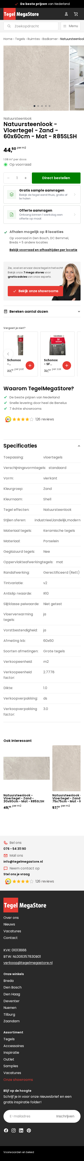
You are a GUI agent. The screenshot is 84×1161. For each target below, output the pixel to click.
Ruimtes (34, 39)
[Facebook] (6, 1130)
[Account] (66, 14)
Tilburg (9, 1014)
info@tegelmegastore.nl (23, 861)
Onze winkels (13, 974)
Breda (8, 980)
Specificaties (20, 445)
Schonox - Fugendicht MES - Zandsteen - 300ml (14, 362)
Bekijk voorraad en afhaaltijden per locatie (43, 250)
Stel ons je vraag (16, 874)
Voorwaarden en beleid (18, 1152)
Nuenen (9, 1007)
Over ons (11, 917)
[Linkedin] (21, 1130)
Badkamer (50, 39)
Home (7, 39)
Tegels (20, 39)
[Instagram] (13, 1130)
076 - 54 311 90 (14, 849)
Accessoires (13, 1045)
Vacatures (12, 931)
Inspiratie (11, 1052)
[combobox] (25, 26)
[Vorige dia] (8, 354)
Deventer (11, 1001)
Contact (10, 937)
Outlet (8, 1059)
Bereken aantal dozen (28, 311)
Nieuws (9, 924)
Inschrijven (65, 1116)
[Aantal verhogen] (25, 178)
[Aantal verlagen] (8, 178)
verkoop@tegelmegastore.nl (28, 962)
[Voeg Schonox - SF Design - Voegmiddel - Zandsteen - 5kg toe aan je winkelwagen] (66, 365)
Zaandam (11, 1021)
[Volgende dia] (76, 354)
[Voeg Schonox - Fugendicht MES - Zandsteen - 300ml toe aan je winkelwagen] (30, 365)
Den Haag (11, 994)
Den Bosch (12, 987)
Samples (10, 1066)
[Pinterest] (28, 1130)
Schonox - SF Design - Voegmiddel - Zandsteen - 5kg (51, 362)
